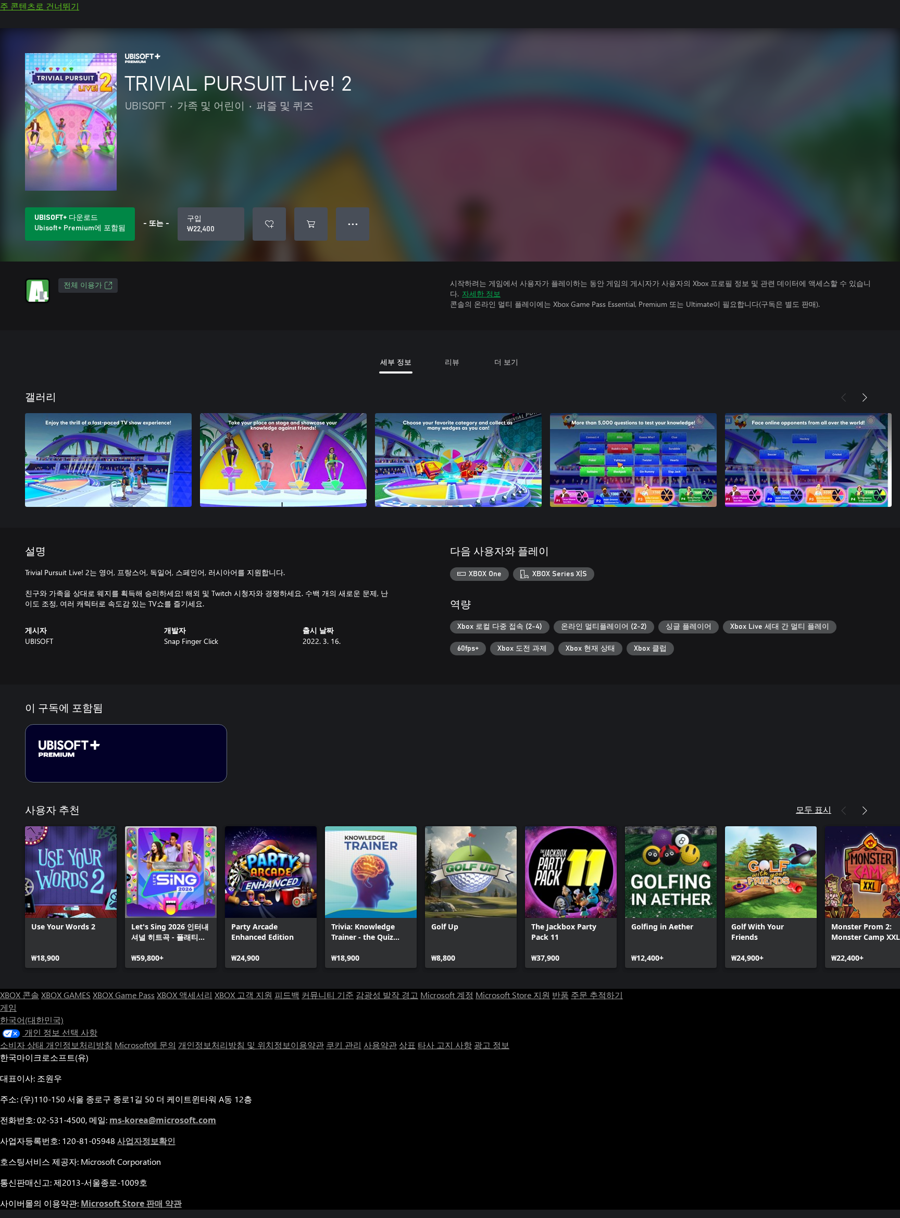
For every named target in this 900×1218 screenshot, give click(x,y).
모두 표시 (813, 809)
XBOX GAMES (66, 994)
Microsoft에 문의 (145, 1044)
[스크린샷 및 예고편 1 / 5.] (108, 460)
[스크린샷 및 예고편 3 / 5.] (458, 460)
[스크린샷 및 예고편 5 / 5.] (808, 460)
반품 (560, 994)
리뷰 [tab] (452, 362)
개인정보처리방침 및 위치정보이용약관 (251, 1044)
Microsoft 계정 (446, 994)
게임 (8, 1007)
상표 (407, 1044)
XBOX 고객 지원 (243, 994)
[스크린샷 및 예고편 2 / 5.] (283, 460)
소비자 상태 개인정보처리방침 (56, 1044)
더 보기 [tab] (506, 362)
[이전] (843, 397)
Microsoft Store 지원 (513, 994)
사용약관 (380, 1044)
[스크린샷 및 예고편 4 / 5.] (633, 460)
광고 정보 (491, 1044)
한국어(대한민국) (32, 1019)
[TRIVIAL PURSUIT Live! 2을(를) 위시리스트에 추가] (269, 224)
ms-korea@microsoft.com (162, 1120)
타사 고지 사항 (445, 1044)
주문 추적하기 (597, 994)
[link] (71, 897)
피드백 (286, 994)
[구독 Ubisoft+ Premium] (126, 753)
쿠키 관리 (343, 1044)
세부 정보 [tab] (395, 362)
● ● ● (353, 224)
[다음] (864, 397)
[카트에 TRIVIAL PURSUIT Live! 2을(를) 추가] (311, 224)
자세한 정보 (481, 294)
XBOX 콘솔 (19, 994)
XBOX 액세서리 (185, 994)
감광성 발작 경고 (387, 994)
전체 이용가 (83, 285)
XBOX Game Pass (124, 994)
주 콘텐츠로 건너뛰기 (39, 6)
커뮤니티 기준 (328, 994)
